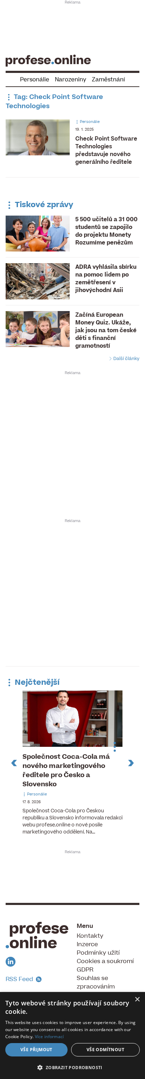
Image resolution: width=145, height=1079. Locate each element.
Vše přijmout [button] (36, 1050)
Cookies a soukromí (105, 961)
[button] (72, 1067)
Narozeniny (70, 79)
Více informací (49, 1037)
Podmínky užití (98, 953)
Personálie (34, 79)
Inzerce (87, 944)
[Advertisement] (72, 27)
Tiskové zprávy (43, 204)
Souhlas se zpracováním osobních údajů (99, 986)
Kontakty (90, 936)
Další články (125, 358)
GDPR (85, 970)
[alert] (72, 1035)
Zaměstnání (108, 79)
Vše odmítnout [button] (105, 1050)
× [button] (137, 999)
